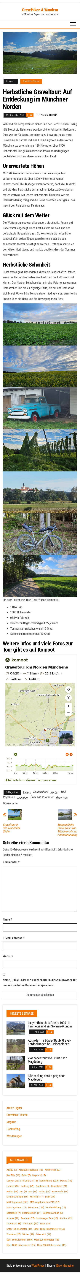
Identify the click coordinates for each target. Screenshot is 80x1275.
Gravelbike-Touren (31, 81)
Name (7, 919)
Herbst (54, 792)
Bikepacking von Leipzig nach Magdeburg (46, 1077)
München (22, 798)
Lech (50, 1196)
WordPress (37, 1265)
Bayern (27, 792)
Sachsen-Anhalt (53, 1212)
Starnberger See (47, 1218)
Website (8, 956)
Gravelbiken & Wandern (40, 10)
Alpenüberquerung (31, 1169)
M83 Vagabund (17, 1202)
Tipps (45, 1223)
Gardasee (42, 1186)
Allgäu (12, 1169)
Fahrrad (13, 1186)
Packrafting (13, 1129)
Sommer (28, 1218)
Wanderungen (14, 1136)
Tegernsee (14, 1223)
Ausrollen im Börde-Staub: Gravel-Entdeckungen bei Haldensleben (49, 1042)
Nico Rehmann (49, 114)
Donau (66, 1180)
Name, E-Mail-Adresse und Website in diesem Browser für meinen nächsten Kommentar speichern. (40, 982)
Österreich (43, 1234)
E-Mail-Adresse (14, 938)
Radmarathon (31, 1212)
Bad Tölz (13, 1175)
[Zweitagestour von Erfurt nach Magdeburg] (16, 1063)
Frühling (27, 1186)
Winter (28, 1234)
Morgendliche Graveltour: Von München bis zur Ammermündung (67, 830)
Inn (23, 1191)
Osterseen (14, 1212)
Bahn (26, 1175)
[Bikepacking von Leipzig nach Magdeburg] (16, 1080)
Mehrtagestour (17, 1207)
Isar (32, 1191)
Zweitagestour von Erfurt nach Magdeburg (47, 1060)
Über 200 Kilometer (46, 1239)
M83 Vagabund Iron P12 (45, 1202)
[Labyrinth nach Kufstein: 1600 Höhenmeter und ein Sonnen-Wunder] (16, 1027)
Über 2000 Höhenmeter (51, 1245)
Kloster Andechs (17, 1196)
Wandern (14, 1234)
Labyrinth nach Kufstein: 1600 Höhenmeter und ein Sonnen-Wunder (50, 1024)
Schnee (13, 1218)
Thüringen (30, 1223)
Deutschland (40, 791)
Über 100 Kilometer (42, 797)
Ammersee (53, 1169)
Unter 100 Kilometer (19, 1229)
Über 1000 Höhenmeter (21, 1245)
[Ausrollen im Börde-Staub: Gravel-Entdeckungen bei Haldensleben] (16, 1045)
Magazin (11, 1122)
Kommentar (11, 862)
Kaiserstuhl (60, 1191)
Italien (44, 1191)
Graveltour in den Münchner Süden (11, 828)
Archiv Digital (14, 1108)
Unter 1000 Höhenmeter (49, 1229)
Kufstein (37, 1196)
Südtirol (66, 1218)
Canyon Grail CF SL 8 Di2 (22, 1180)
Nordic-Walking (56, 1207)
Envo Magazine (65, 1265)
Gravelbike (59, 1186)
